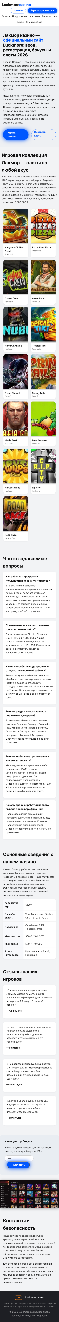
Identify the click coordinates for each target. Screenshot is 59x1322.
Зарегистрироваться (42, 10)
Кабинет (18, 10)
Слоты (20, 22)
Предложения (19, 16)
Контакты (35, 16)
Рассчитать (18, 1165)
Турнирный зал (34, 22)
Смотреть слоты (40, 133)
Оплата (6, 16)
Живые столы (49, 16)
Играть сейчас (12, 134)
